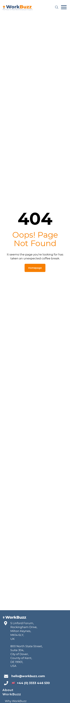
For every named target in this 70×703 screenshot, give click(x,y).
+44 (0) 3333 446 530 (33, 683)
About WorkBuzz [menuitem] (11, 692)
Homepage (35, 267)
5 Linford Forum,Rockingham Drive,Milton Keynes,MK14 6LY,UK (23, 631)
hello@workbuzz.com (28, 676)
